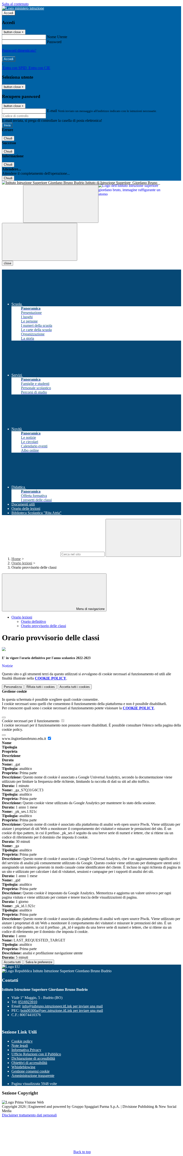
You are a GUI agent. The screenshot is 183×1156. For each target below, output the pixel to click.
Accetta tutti (75, 687)
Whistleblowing (23, 1067)
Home (16, 559)
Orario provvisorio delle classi (43, 626)
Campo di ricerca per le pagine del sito (31, 554)
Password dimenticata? (19, 50)
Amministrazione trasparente (32, 1076)
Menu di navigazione (90, 609)
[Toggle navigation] (39, 242)
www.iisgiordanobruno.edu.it (24, 739)
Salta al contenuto (15, 4)
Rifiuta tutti (40, 687)
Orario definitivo (33, 621)
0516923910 (27, 1002)
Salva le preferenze (38, 962)
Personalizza (13, 687)
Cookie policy (22, 1041)
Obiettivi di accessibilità (29, 1063)
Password (54, 42)
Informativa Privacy (26, 1050)
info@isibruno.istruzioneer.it (62, 1006)
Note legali (19, 1045)
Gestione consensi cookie (30, 1071)
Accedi (8, 13)
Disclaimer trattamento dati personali (29, 1115)
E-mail (52, 111)
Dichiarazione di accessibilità (33, 1058)
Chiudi (8, 138)
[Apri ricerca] (60, 204)
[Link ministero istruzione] (23, 8)
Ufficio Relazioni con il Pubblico (36, 1054)
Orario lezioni (21, 563)
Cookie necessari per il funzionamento (31, 721)
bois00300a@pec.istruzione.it (61, 1010)
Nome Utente (57, 37)
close (7, 263)
